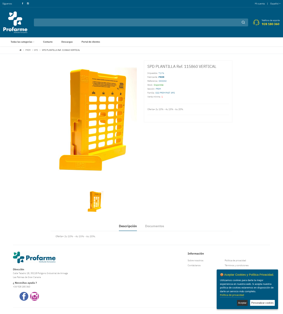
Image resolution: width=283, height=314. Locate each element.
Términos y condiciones (237, 265)
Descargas (67, 41)
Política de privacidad (235, 260)
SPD (36, 50)
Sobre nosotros (195, 260)
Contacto (48, 41)
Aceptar (242, 302)
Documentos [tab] (154, 226)
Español (274, 3)
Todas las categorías (21, 41)
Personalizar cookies (262, 302)
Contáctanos (194, 265)
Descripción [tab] (128, 226)
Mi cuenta (260, 3)
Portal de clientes (91, 41)
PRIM (28, 50)
